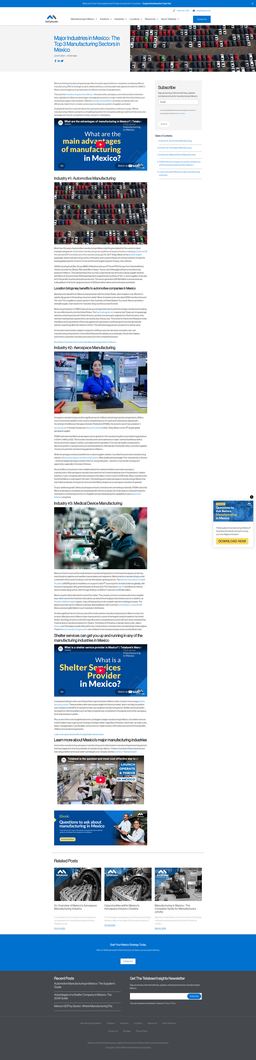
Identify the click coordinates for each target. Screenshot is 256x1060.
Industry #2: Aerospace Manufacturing (175, 148)
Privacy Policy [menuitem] (142, 1031)
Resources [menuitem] (150, 19)
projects (120, 587)
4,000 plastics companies (129, 605)
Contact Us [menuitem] (113, 1031)
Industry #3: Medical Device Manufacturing (177, 155)
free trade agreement (105, 312)
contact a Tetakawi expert (126, 752)
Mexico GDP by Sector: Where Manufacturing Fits (83, 1006)
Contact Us (202, 19)
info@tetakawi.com (203, 11)
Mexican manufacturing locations (74, 629)
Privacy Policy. (170, 1003)
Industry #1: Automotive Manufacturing (175, 141)
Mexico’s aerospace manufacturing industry (80, 458)
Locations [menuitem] (134, 19)
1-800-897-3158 (183, 11)
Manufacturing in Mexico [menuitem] (82, 19)
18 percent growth (93, 428)
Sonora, (57, 626)
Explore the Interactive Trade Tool (157, 4)
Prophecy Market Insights (65, 602)
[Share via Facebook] (55, 61)
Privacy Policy (181, 113)
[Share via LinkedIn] (59, 61)
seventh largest (135, 255)
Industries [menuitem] (119, 19)
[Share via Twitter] (62, 61)
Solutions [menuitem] (104, 19)
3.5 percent (140, 251)
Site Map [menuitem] (127, 1031)
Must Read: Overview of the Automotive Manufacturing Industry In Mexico (85, 342)
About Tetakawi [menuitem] (168, 19)
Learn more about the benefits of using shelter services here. (100, 727)
